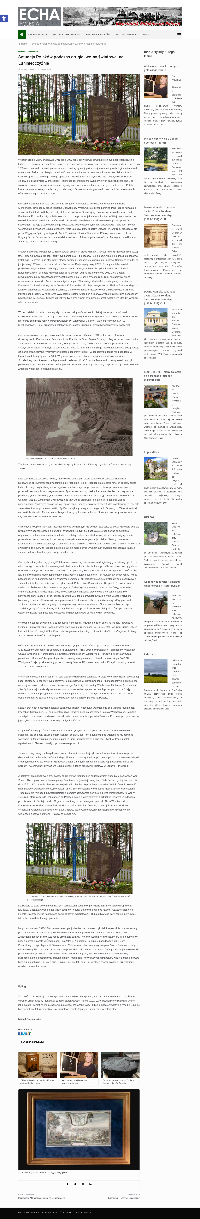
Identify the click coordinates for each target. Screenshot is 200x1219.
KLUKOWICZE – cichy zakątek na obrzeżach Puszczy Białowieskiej (162, 375)
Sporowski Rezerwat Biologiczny (124, 1198)
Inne (144, 34)
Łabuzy (148, 654)
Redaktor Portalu (27, 69)
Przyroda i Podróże (98, 34)
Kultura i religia (126, 34)
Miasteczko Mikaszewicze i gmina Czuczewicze (41, 1198)
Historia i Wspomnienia (66, 34)
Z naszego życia (37, 34)
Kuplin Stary (151, 452)
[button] (4, 18)
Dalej (160, 124)
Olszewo (149, 516)
